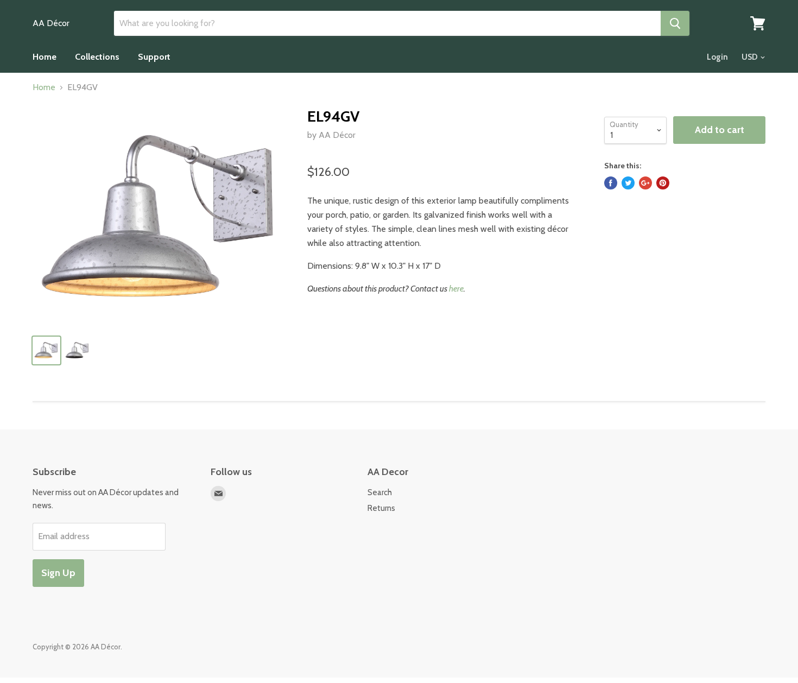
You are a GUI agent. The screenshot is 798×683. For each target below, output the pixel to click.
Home (44, 57)
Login (717, 57)
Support (154, 57)
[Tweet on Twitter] (628, 182)
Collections (97, 57)
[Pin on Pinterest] (662, 182)
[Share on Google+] (645, 182)
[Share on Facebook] (610, 182)
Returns (381, 508)
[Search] (675, 23)
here (456, 288)
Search (380, 492)
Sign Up (58, 573)
